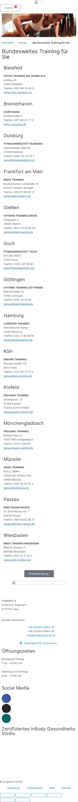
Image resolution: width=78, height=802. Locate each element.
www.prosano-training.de (18, 411)
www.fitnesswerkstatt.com (19, 160)
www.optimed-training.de (18, 232)
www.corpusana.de (15, 124)
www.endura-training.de (18, 375)
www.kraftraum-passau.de (19, 523)
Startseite (7, 42)
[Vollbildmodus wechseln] (23, 795)
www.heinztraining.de (16, 487)
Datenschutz (34, 788)
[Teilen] (38, 795)
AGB (52, 788)
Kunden (23, 42)
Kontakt (66, 788)
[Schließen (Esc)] (54, 795)
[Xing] (6, 718)
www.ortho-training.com (18, 92)
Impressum (13, 788)
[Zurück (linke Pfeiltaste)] (7, 800)
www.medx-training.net (17, 196)
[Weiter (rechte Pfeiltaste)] (23, 800)
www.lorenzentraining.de (18, 339)
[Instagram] (6, 708)
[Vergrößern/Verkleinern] (7, 795)
